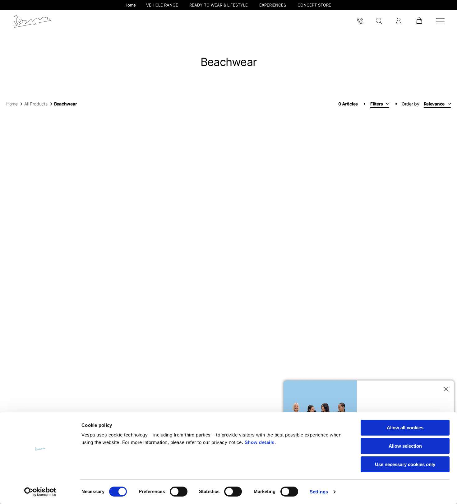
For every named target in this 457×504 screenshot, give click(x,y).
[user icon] (398, 21)
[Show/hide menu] (440, 21)
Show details (260, 442)
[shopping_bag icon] (418, 21)
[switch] (178, 492)
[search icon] (379, 21)
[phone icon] (360, 21)
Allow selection (405, 446)
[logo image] (32, 21)
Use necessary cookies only (405, 464)
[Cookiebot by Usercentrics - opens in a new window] (40, 492)
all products (36, 103)
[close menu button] (445, 389)
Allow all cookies (405, 427)
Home (12, 103)
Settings (319, 491)
